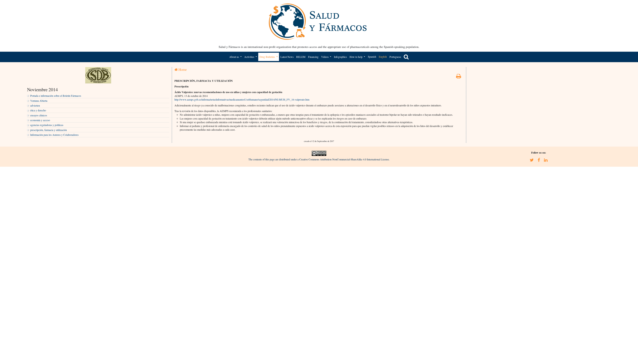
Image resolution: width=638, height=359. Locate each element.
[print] (458, 77)
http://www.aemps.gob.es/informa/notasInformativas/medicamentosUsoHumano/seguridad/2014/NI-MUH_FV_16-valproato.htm (241, 99)
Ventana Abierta (38, 100)
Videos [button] (325, 57)
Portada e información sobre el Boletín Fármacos (55, 95)
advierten (35, 105)
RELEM (300, 57)
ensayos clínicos (38, 115)
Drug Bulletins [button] (268, 57)
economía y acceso (40, 120)
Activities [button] (249, 57)
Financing (313, 57)
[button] (406, 57)
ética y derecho (38, 110)
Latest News (287, 57)
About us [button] (234, 57)
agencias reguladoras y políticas (46, 125)
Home (182, 69)
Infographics (340, 57)
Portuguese (395, 57)
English (383, 56)
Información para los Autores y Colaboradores (54, 134)
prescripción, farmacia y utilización (48, 130)
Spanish (372, 56)
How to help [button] (356, 57)
